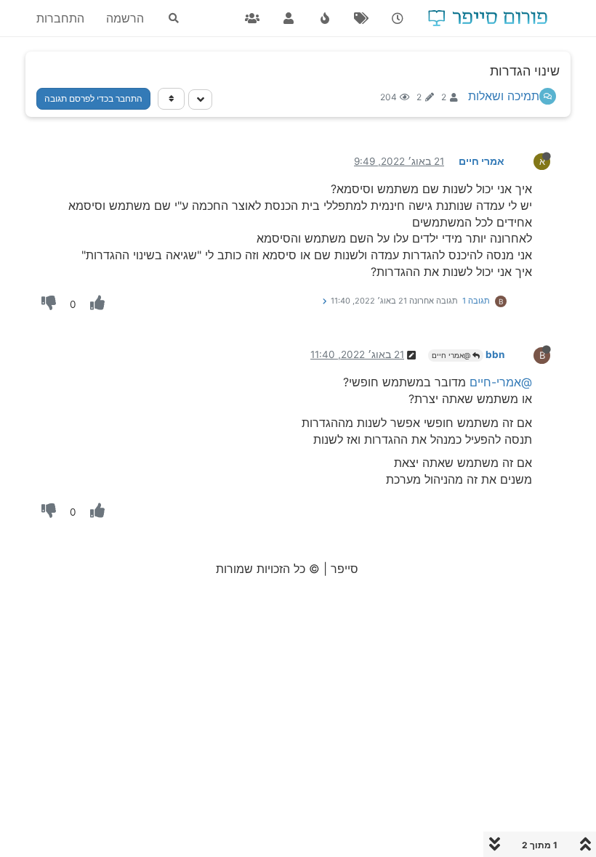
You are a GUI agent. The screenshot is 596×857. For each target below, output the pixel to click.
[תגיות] (361, 18)
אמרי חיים (481, 161)
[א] (530, 160)
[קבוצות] (252, 18)
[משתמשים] (288, 18)
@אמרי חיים (452, 355)
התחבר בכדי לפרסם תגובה (93, 98)
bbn (495, 354)
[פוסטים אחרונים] (397, 18)
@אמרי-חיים (501, 382)
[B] (530, 353)
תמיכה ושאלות (503, 96)
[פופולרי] (325, 18)
